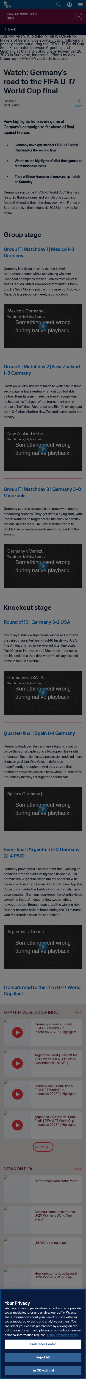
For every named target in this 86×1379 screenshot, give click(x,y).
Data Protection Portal (62, 1335)
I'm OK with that (43, 1370)
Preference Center (43, 1344)
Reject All (42, 1357)
